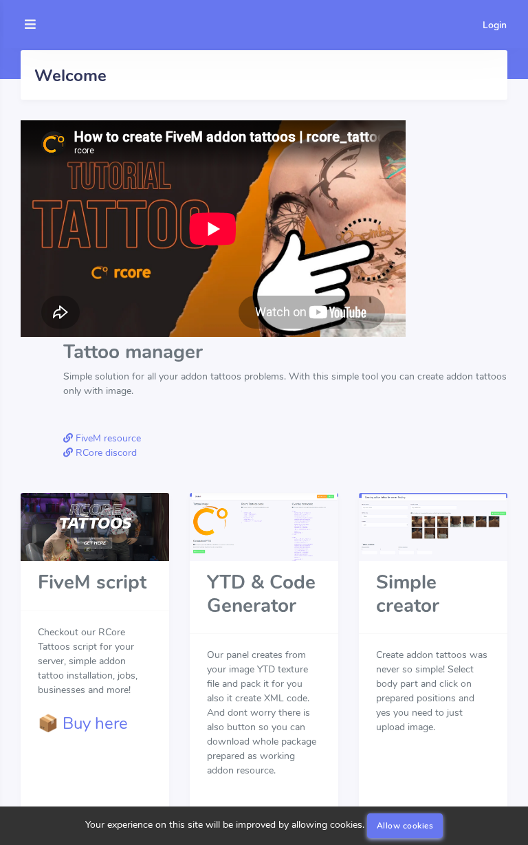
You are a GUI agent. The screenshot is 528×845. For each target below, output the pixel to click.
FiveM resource (107, 438)
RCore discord (105, 452)
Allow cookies (405, 825)
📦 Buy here (83, 723)
